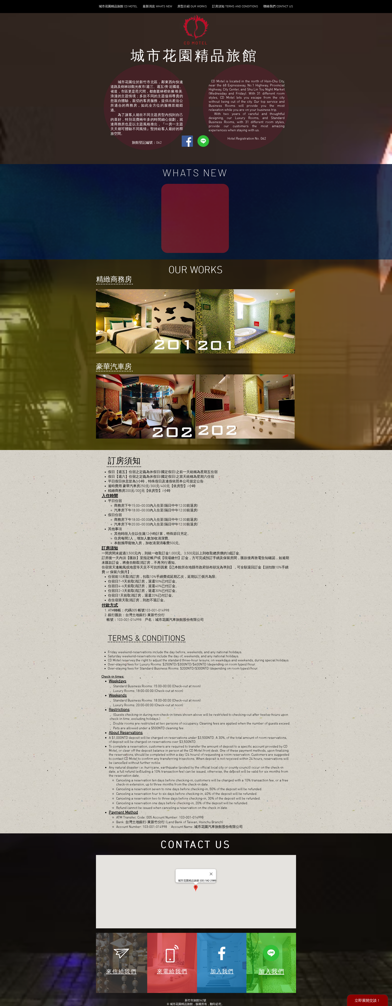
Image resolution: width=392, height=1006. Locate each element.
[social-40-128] (271, 953)
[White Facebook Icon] (222, 953)
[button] (145, 321)
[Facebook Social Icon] (187, 141)
